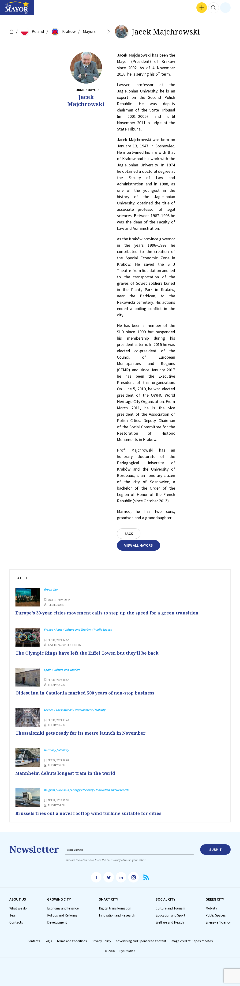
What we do (18, 908)
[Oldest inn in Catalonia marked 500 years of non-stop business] (27, 677)
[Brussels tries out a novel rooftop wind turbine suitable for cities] (27, 797)
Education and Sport (170, 915)
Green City (215, 899)
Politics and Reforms (62, 915)
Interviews (11, 9)
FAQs (48, 941)
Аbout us (17, 899)
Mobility (211, 908)
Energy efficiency (218, 922)
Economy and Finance (63, 908)
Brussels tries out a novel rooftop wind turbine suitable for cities (88, 813)
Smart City (108, 899)
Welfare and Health (170, 922)
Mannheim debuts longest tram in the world (65, 773)
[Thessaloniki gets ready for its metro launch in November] (27, 717)
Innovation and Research (117, 915)
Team (13, 915)
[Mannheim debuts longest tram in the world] (27, 757)
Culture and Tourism (170, 908)
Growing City (59, 899)
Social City (165, 899)
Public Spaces (216, 915)
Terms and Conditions (72, 941)
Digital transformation (115, 908)
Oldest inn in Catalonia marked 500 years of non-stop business (84, 693)
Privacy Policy (101, 941)
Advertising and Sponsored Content (141, 941)
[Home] (11, 32)
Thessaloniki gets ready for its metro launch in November (80, 733)
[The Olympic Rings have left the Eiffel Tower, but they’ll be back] (27, 637)
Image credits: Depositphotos (192, 941)
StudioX (129, 951)
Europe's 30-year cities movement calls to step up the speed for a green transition (107, 613)
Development (57, 922)
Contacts (16, 922)
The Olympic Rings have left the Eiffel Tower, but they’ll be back (86, 653)
